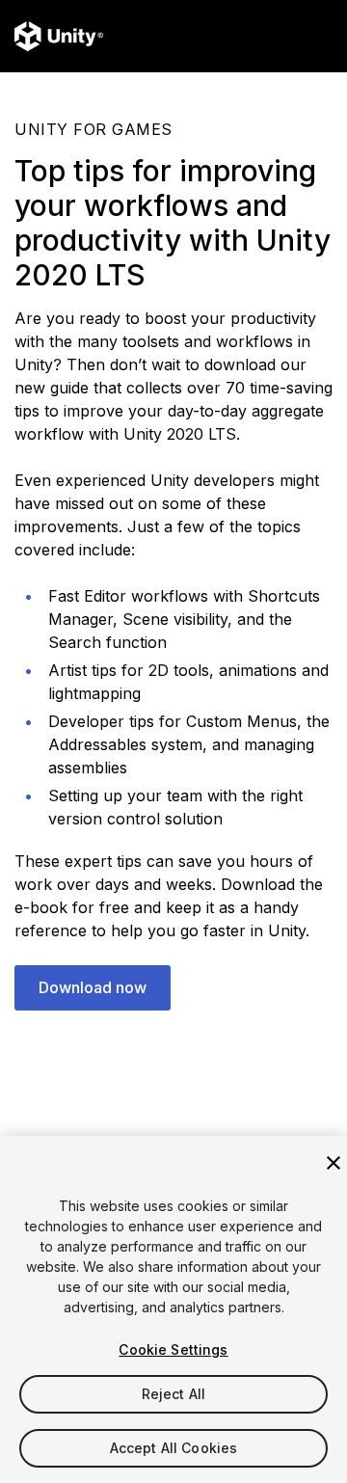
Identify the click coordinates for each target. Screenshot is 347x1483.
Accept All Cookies (174, 1448)
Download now (93, 987)
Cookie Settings (173, 1349)
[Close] (333, 1163)
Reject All (173, 1394)
